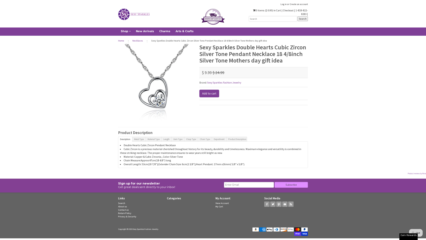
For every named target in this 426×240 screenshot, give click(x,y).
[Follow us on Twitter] (273, 204)
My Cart (219, 206)
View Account (222, 203)
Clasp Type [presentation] (191, 139)
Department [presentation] (219, 139)
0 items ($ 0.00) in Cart (268, 10)
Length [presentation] (166, 139)
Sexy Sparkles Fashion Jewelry (224, 82)
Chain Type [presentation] (205, 139)
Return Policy (124, 213)
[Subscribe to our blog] (291, 204)
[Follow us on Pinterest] (279, 204)
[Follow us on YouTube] (285, 204)
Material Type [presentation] (154, 139)
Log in (284, 4)
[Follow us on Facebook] (267, 204)
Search (121, 203)
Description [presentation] (125, 139)
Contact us (123, 209)
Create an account (299, 4)
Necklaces (137, 40)
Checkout (288, 10)
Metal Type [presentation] (139, 139)
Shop (125, 31)
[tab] (125, 139)
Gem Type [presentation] (177, 139)
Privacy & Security (127, 216)
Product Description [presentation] (237, 139)
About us (122, 206)
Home (121, 40)
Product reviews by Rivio (417, 173)
